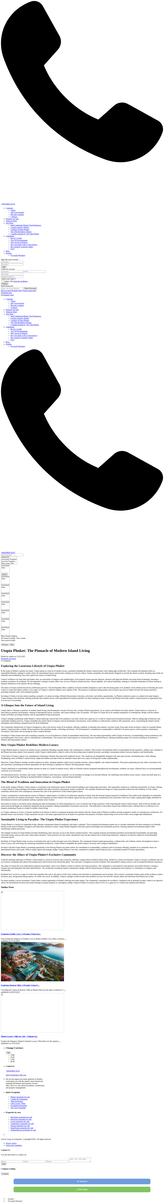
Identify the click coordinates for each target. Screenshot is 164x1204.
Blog (7, 251)
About (13, 210)
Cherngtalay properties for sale (22, 1124)
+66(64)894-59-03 (8, 204)
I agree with (16, 281)
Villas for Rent (11, 221)
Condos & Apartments (19, 1099)
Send (4, 1164)
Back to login (6, 291)
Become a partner (17, 215)
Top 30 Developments (19, 240)
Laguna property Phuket (20, 227)
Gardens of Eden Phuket (20, 230)
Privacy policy (11, 1143)
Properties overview (8, 659)
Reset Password (30, 288)
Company (9, 208)
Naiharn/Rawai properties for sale (23, 1130)
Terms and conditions (14, 1145)
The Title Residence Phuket (21, 232)
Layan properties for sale (20, 1121)
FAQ (12, 249)
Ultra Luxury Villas (18, 1103)
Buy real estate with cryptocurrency (24, 245)
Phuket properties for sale (20, 1097)
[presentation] (9, 557)
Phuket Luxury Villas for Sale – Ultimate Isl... (19, 1036)
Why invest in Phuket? (19, 242)
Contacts (14, 217)
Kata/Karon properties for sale (22, 1128)
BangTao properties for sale (21, 1119)
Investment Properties (19, 1106)
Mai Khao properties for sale (21, 1117)
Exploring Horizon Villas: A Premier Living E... (20, 985)
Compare (5, 1174)
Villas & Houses (17, 1101)
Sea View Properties (18, 1108)
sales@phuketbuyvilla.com (16, 1075)
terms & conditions (20, 281)
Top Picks (9, 223)
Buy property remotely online (22, 247)
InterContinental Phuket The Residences (26, 225)
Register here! (17, 291)
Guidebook (10, 236)
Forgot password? (29, 291)
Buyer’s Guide (16, 238)
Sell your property (17, 212)
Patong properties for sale (20, 1126)
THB (8, 1053)
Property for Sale (12, 219)
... (65, 939)
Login (4, 267)
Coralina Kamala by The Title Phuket (25, 234)
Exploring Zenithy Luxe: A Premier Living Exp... (21, 934)
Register (5, 284)
